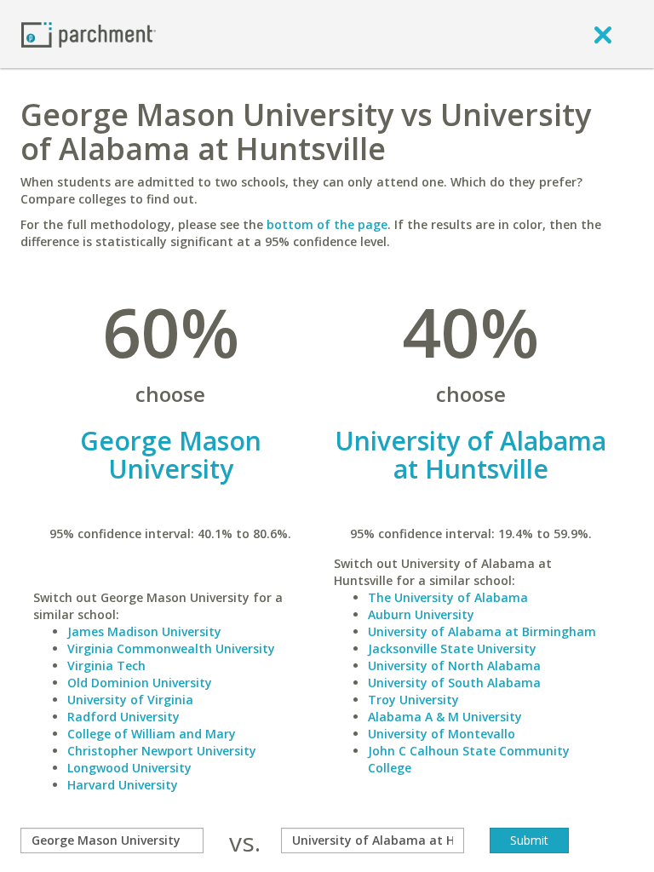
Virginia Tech (106, 665)
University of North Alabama (454, 665)
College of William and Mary (151, 734)
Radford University (123, 716)
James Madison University (144, 631)
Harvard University (122, 785)
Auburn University (421, 614)
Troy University (413, 699)
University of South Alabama (454, 682)
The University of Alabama (448, 597)
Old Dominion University (139, 682)
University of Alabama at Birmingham (482, 631)
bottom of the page (327, 224)
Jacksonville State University (452, 648)
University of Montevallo (441, 734)
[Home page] (88, 34)
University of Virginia (130, 699)
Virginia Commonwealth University (171, 648)
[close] (603, 34)
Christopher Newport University (161, 751)
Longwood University (129, 768)
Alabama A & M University (445, 716)
